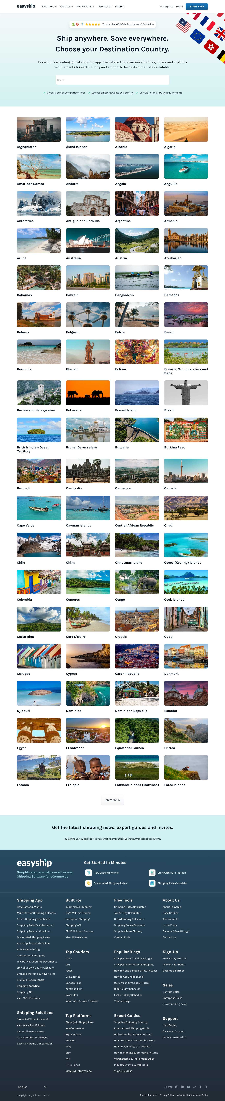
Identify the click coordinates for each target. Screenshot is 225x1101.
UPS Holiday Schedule (127, 988)
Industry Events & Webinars (131, 1064)
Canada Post (73, 982)
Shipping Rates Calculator (130, 906)
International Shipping (30, 955)
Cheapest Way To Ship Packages (133, 958)
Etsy (68, 1052)
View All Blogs (122, 1001)
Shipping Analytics (28, 985)
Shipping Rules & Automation (35, 925)
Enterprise (166, 6)
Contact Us (169, 937)
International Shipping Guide (131, 1028)
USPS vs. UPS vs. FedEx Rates (131, 982)
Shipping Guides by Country (131, 1022)
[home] (26, 6)
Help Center (170, 1025)
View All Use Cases (76, 937)
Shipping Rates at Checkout (34, 931)
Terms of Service (148, 1095)
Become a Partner (173, 970)
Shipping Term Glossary (128, 931)
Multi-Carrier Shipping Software (36, 912)
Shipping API (24, 992)
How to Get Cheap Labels (128, 976)
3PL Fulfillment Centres (31, 1031)
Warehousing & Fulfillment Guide (134, 1058)
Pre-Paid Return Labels (30, 979)
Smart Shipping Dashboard (33, 919)
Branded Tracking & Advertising (36, 973)
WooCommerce (75, 1028)
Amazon (70, 1040)
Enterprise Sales (172, 997)
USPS (69, 958)
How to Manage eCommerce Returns (136, 1052)
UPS (68, 964)
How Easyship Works (29, 906)
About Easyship (172, 906)
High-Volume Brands (78, 912)
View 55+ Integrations (79, 1070)
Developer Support (174, 1031)
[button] (49, 6)
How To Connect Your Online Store (134, 1040)
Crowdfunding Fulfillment (32, 1037)
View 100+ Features (28, 998)
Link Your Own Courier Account (35, 967)
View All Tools (122, 937)
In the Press (170, 925)
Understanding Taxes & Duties (132, 1034)
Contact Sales (171, 991)
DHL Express (73, 976)
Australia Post (74, 988)
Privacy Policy (167, 1095)
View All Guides (123, 1070)
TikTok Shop (73, 1064)
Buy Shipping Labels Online (33, 943)
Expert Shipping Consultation (35, 1043)
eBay (68, 1046)
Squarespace (73, 1034)
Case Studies (170, 912)
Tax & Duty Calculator (127, 912)
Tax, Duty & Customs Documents (37, 961)
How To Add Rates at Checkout (132, 1046)
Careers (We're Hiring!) (176, 931)
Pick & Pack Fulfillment (31, 1025)
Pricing (119, 6)
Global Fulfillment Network (33, 1019)
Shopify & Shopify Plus (79, 1022)
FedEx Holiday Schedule (128, 994)
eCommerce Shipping (79, 906)
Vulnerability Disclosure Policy (192, 1095)
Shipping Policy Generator (129, 925)
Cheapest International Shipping (134, 964)
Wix (68, 1058)
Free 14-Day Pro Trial (174, 958)
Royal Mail (72, 994)
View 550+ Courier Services (82, 1001)
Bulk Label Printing (28, 949)
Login (179, 6)
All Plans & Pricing (174, 964)
